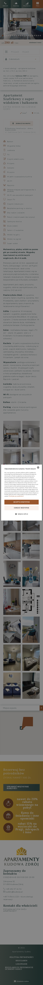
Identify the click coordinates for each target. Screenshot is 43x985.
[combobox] (38, 467)
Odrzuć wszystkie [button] (21, 508)
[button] (21, 514)
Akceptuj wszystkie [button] (21, 502)
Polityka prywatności (16, 496)
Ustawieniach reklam (26, 493)
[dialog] (21, 492)
